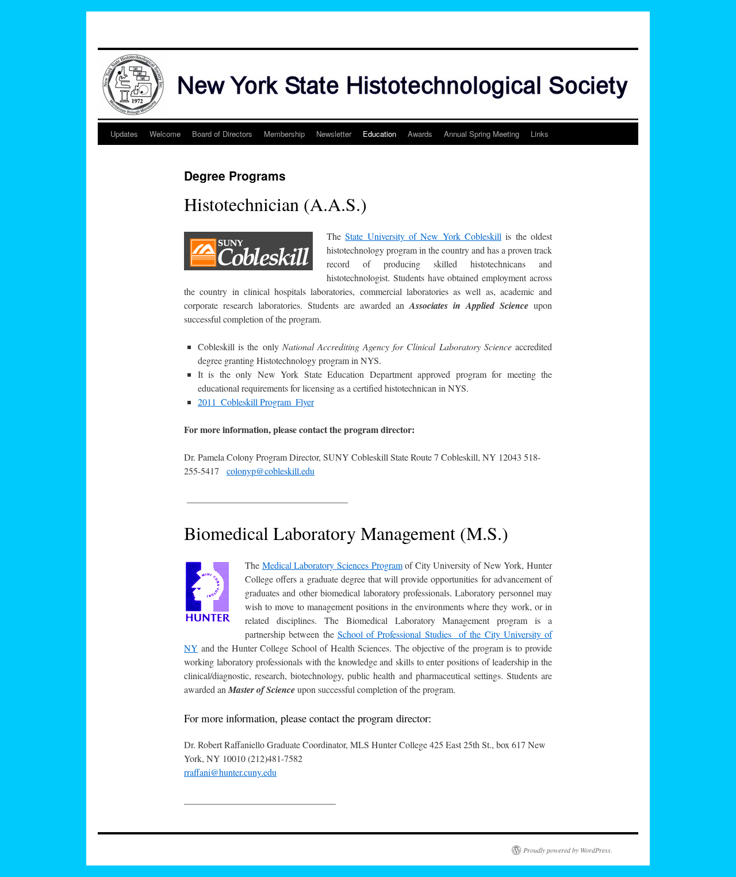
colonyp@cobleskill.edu (271, 471)
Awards (420, 133)
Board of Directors (222, 133)
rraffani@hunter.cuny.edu (230, 772)
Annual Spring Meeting (481, 133)
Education (379, 133)
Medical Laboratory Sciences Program (332, 565)
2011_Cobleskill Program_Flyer (256, 402)
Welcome (165, 133)
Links (540, 133)
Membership (284, 133)
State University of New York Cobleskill (423, 236)
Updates (124, 133)
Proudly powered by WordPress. (567, 850)
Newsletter (333, 133)
